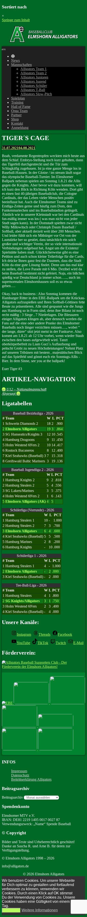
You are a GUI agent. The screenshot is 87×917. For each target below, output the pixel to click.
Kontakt (17, 123)
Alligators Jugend (33, 81)
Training (17, 102)
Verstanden (11, 910)
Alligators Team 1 (33, 69)
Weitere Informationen (40, 910)
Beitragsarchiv (12, 797)
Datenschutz (20, 775)
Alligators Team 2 (33, 73)
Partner (16, 115)
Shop (15, 119)
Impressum (19, 771)
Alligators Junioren (34, 77)
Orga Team (19, 111)
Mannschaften (21, 65)
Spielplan (18, 98)
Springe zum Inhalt (16, 20)
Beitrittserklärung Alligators (31, 779)
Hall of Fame (20, 107)
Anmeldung (20, 128)
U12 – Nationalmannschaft (24, 389)
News (15, 60)
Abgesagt (11, 393)
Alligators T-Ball (32, 90)
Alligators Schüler (33, 86)
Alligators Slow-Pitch (36, 94)
